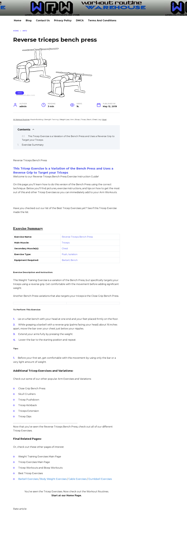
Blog (29, 20)
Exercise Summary (33, 144)
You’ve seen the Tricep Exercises (43, 491)
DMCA (80, 20)
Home (17, 20)
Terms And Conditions (102, 20)
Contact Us (43, 20)
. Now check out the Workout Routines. (85, 491)
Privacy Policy (63, 20)
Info (20, 93)
